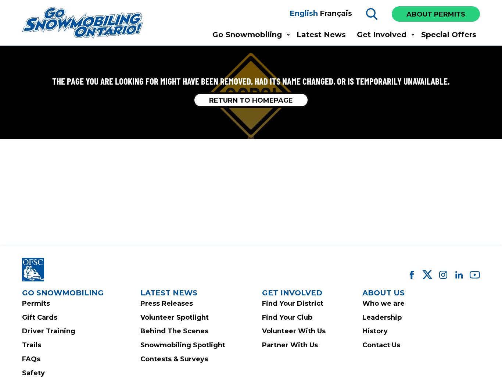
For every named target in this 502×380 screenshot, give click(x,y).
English (304, 13)
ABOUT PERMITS (435, 14)
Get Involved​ (381, 34)
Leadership (382, 317)
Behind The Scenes (174, 331)
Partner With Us (290, 345)
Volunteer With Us (294, 331)
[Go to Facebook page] (411, 275)
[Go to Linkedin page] (459, 275)
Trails (31, 345)
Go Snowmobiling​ (247, 34)
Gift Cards (39, 317)
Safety (33, 373)
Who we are (383, 303)
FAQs (31, 359)
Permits (36, 303)
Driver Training (48, 331)
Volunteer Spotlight (174, 317)
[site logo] (84, 23)
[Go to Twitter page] (427, 275)
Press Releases (166, 303)
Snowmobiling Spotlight (182, 345)
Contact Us (381, 345)
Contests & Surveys (174, 359)
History (375, 331)
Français (336, 13)
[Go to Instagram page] (443, 275)
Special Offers (448, 34)
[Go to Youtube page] (475, 275)
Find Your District (292, 303)
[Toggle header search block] (372, 14)
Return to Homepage (251, 100)
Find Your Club (287, 317)
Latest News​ (321, 34)
